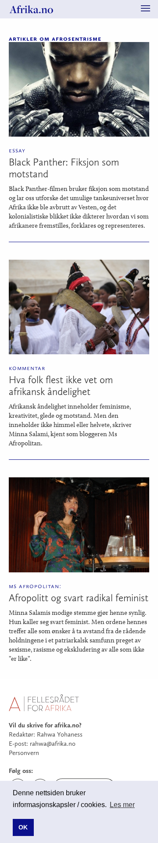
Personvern (24, 753)
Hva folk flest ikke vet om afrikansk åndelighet (61, 386)
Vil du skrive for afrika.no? (45, 725)
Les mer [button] (122, 804)
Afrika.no (31, 9)
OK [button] (23, 827)
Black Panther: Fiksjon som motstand (64, 168)
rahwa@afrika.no (52, 744)
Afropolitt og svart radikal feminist (78, 598)
